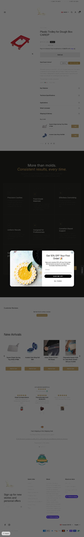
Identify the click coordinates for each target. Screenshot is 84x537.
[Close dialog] (72, 252)
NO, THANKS (58, 281)
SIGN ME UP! (58, 276)
